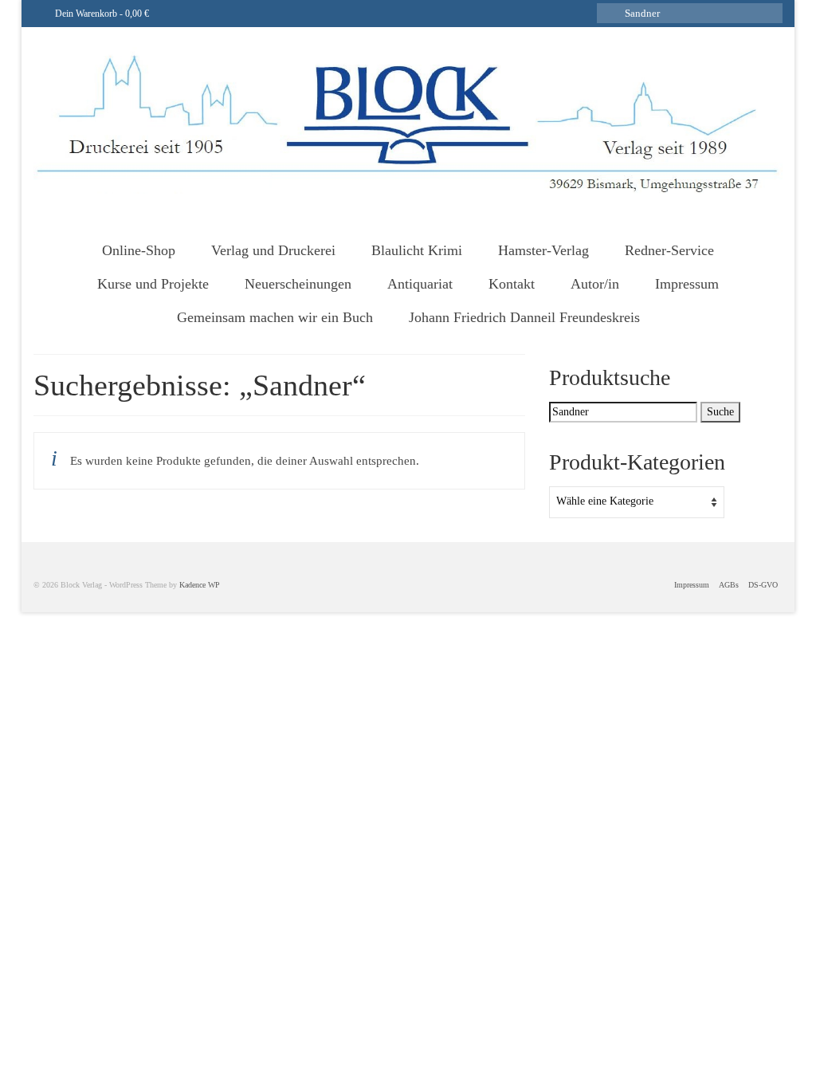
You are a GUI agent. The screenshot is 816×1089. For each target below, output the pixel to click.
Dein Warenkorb (101, 13)
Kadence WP (199, 584)
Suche (720, 412)
